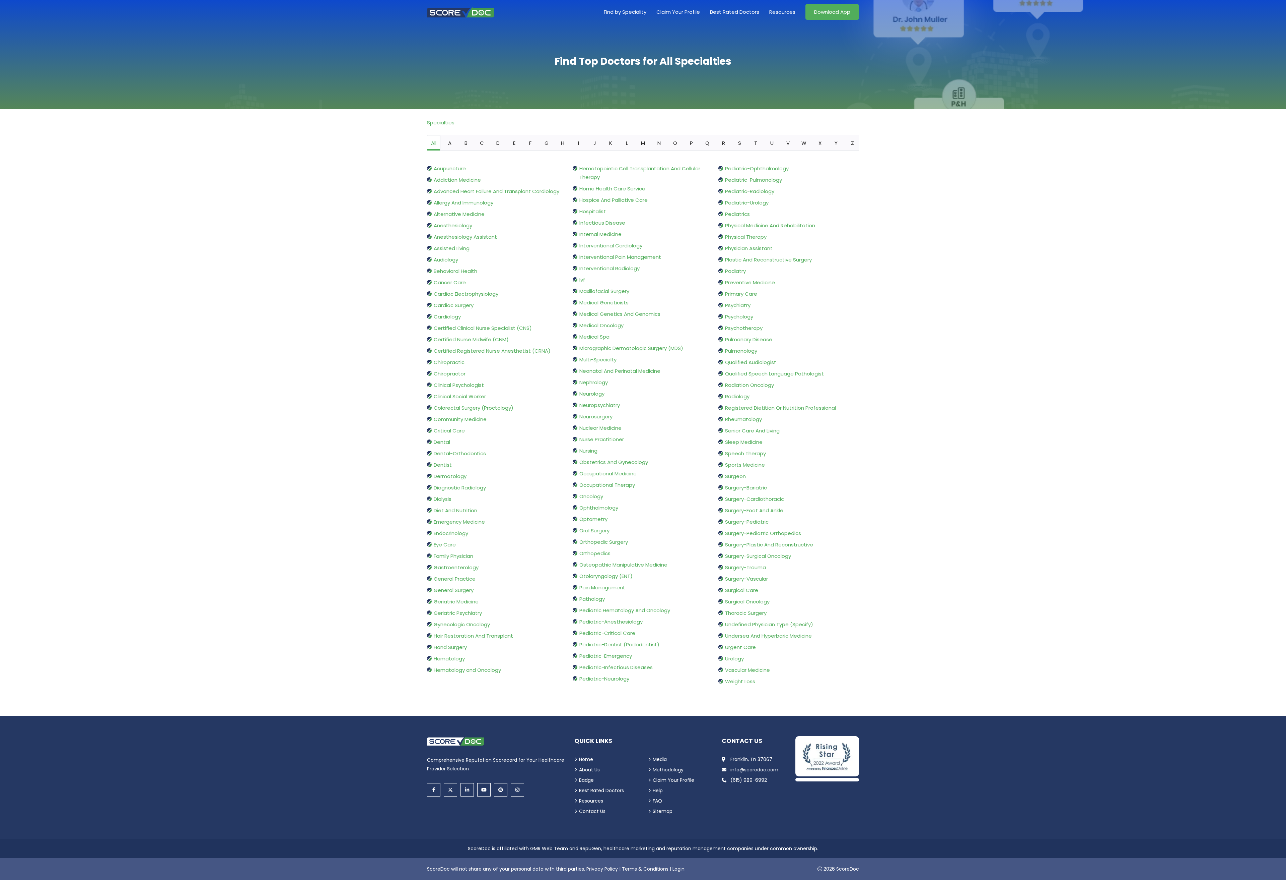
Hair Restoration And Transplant (473, 635)
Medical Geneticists (604, 302)
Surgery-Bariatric (746, 487)
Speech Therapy (745, 453)
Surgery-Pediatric (747, 521)
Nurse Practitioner (601, 439)
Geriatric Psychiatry (458, 613)
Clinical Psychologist (459, 385)
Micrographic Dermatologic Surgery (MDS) (631, 348)
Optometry (593, 519)
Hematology (449, 658)
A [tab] (449, 142)
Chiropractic (449, 362)
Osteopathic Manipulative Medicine (623, 564)
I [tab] (578, 142)
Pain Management (602, 587)
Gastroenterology (456, 567)
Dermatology (450, 476)
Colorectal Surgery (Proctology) (473, 407)
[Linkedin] (467, 790)
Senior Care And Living (752, 430)
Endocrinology (451, 533)
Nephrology (593, 382)
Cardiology (447, 316)
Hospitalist (592, 211)
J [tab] (594, 142)
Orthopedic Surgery (603, 541)
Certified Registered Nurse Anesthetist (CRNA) (492, 350)
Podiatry (735, 271)
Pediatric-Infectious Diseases (616, 667)
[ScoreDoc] (460, 11)
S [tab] (739, 142)
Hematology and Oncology (467, 669)
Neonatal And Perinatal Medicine (619, 370)
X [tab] (819, 142)
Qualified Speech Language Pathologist (774, 373)
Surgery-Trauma (745, 567)
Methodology (668, 769)
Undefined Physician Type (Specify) (769, 624)
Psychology (739, 316)
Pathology (592, 598)
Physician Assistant (749, 248)
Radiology (737, 396)
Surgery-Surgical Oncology (758, 556)
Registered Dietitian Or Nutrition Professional (780, 407)
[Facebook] (433, 790)
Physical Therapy (746, 236)
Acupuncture (450, 168)
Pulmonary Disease (748, 339)
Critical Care (449, 430)
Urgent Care (740, 647)
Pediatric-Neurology (604, 678)
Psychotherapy (744, 328)
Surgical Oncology (747, 601)
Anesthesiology (453, 225)
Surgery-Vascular (746, 578)
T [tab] (755, 142)
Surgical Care (741, 590)
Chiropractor (450, 373)
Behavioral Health (455, 271)
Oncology (591, 496)
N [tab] (659, 142)
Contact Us (592, 811)
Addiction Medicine (457, 179)
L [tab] (627, 142)
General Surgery (454, 590)
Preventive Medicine (750, 282)
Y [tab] (836, 142)
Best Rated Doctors (734, 11)
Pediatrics (737, 214)
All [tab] (433, 142)
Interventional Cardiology (610, 245)
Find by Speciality (625, 11)
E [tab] (514, 142)
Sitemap (662, 811)
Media (660, 759)
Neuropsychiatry (599, 405)
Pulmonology (741, 350)
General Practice (455, 578)
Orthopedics (595, 553)
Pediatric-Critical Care (607, 633)
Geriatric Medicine (456, 601)
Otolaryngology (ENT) (606, 576)
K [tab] (610, 142)
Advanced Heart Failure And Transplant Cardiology (496, 191)
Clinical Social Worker (460, 396)
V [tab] (788, 142)
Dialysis (442, 499)
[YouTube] (484, 790)
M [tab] (643, 142)
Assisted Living (452, 248)
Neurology (591, 393)
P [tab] (691, 142)
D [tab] (498, 142)
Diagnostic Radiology (460, 487)
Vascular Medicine (747, 669)
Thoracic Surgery (746, 613)
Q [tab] (707, 142)
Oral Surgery (594, 530)
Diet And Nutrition (455, 510)
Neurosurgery (596, 416)
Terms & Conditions (645, 869)
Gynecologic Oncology (462, 624)
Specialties (440, 122)
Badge (586, 780)
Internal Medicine (600, 234)
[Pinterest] (500, 790)
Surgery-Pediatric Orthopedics (763, 533)
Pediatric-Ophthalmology (757, 168)
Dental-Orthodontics (460, 453)
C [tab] (482, 142)
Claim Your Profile (678, 11)
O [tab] (675, 142)
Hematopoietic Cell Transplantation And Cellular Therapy (639, 173)
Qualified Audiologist (750, 362)
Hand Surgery (450, 647)
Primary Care (741, 293)
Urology (734, 658)
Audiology (446, 259)
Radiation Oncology (749, 385)
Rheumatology (743, 419)
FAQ (657, 801)
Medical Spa (594, 336)
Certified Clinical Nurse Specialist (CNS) (483, 328)
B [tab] (466, 142)
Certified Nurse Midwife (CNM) (471, 339)
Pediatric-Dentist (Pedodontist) (619, 644)
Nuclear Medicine (600, 427)
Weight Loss (740, 681)
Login (678, 869)
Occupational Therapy (607, 484)
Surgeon (735, 476)
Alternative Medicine (459, 214)
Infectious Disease (602, 222)
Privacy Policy (602, 869)
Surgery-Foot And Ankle (754, 510)
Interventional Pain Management (620, 256)
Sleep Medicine (744, 442)
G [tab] (547, 142)
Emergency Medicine (459, 521)
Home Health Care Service (612, 188)
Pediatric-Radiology (749, 191)
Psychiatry (738, 305)
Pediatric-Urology (747, 202)
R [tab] (723, 142)
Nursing (588, 450)
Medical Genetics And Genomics (619, 313)
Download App (832, 11)
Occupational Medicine (608, 473)
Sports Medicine (745, 464)
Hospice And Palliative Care (613, 199)
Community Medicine (460, 419)
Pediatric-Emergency (605, 655)
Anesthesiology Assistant (465, 236)
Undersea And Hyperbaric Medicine (768, 635)
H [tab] (562, 142)
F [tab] (530, 142)
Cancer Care (450, 282)
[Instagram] (517, 790)
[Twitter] (450, 790)
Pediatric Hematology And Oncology (624, 610)
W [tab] (803, 142)
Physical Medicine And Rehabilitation (770, 225)
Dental (442, 442)
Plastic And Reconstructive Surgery (768, 259)
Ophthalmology (598, 507)
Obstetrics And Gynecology (613, 462)
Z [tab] (852, 142)
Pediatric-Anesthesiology (611, 621)
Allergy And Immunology (463, 202)
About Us (589, 769)
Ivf (582, 279)
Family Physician (453, 556)
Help (658, 790)
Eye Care (445, 544)
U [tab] (772, 142)
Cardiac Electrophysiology (466, 293)
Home (586, 759)
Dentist (443, 464)
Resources (782, 11)
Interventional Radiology (609, 268)
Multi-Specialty (598, 359)
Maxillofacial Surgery (604, 291)
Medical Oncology (601, 325)
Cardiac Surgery (454, 305)
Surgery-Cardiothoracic (754, 499)
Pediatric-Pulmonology (753, 179)
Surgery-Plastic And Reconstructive (769, 544)
